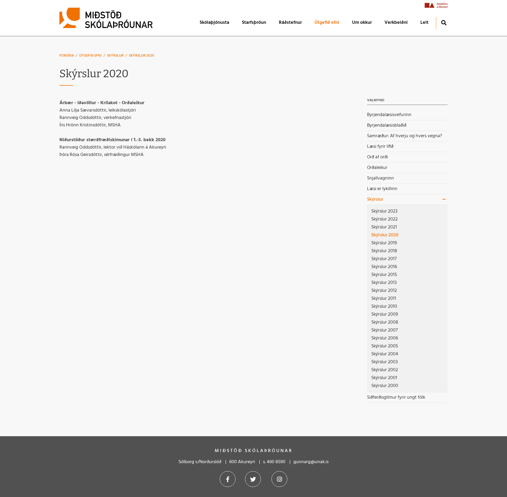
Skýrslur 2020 (141, 56)
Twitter (253, 479)
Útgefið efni (90, 56)
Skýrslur (115, 56)
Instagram (279, 479)
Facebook (228, 479)
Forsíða (66, 56)
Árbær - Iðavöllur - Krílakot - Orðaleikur (101, 103)
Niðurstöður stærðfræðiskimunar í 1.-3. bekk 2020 (112, 140)
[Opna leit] (444, 22)
